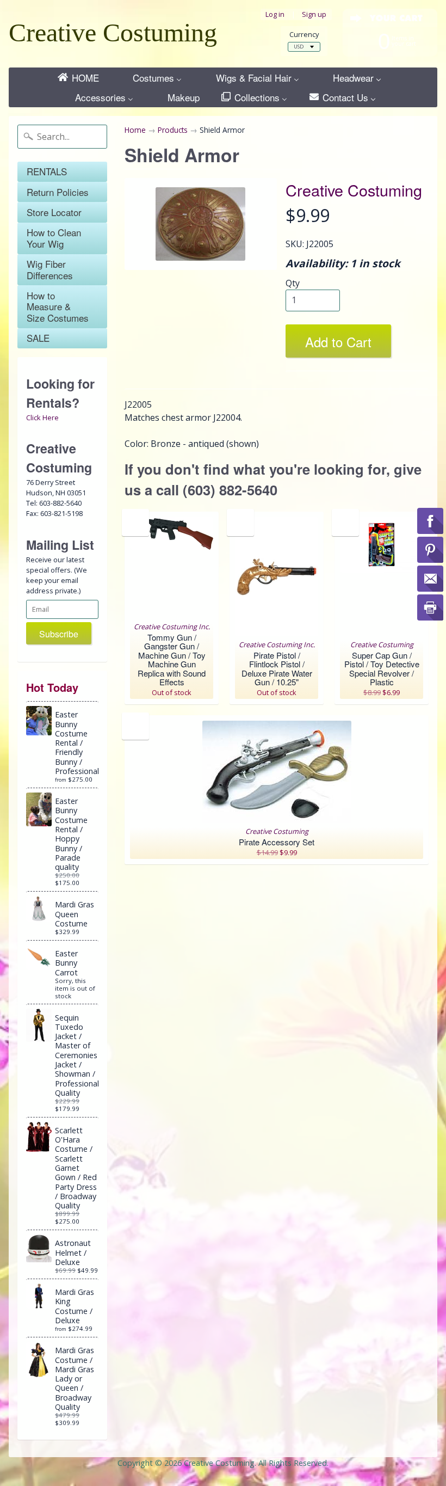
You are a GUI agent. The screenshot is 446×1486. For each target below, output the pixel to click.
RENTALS (47, 171)
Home (135, 130)
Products (173, 130)
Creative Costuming (113, 32)
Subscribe (58, 634)
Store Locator (54, 212)
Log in (274, 14)
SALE (38, 338)
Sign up (314, 14)
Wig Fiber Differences (50, 269)
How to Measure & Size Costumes (58, 306)
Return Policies (58, 192)
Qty (293, 283)
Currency (304, 34)
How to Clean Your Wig (54, 237)
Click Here (42, 417)
